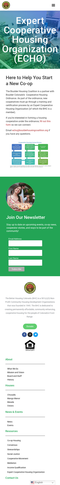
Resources (11, 431)
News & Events (14, 411)
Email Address (15, 239)
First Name (13, 248)
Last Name (13, 258)
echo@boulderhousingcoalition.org (30, 130)
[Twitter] (35, 334)
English (38, 482)
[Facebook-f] (24, 334)
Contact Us (11, 477)
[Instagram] (30, 334)
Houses (9, 385)
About (8, 359)
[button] (53, 5)
